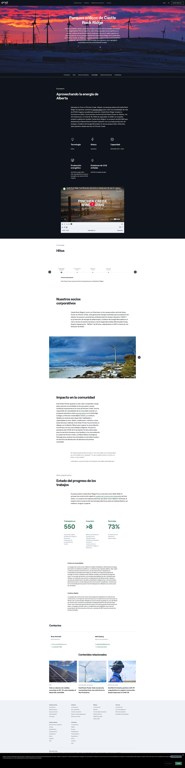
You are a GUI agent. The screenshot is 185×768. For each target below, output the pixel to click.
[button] (63, 224)
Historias (86, 3)
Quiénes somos (78, 3)
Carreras (109, 3)
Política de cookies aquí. (176, 756)
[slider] (71, 224)
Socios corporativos (83, 75)
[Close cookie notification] (183, 755)
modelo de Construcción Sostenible (108, 496)
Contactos (74, 722)
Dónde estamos (53, 722)
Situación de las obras (106, 75)
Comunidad (94, 75)
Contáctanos (118, 75)
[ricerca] (169, 3)
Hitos (74, 75)
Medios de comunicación (98, 3)
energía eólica (97, 110)
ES (164, 3)
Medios (95, 705)
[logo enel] (4, 3)
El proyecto (67, 75)
